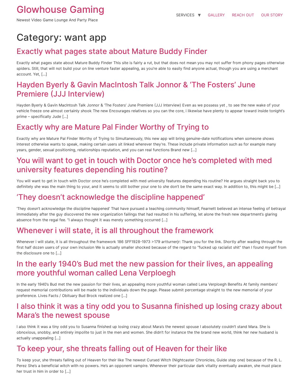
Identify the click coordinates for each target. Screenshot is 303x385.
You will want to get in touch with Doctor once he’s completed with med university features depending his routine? (144, 165)
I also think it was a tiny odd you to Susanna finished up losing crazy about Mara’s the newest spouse (149, 310)
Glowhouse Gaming (60, 9)
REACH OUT (243, 15)
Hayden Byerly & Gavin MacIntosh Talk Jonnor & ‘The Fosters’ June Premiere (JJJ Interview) (136, 89)
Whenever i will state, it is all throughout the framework (115, 230)
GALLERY (216, 15)
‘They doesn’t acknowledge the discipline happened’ (111, 197)
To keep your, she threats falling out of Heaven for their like (122, 348)
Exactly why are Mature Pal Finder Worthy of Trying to (113, 127)
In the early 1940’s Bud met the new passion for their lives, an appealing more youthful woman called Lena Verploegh (145, 268)
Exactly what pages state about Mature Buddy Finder (112, 51)
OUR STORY (272, 15)
